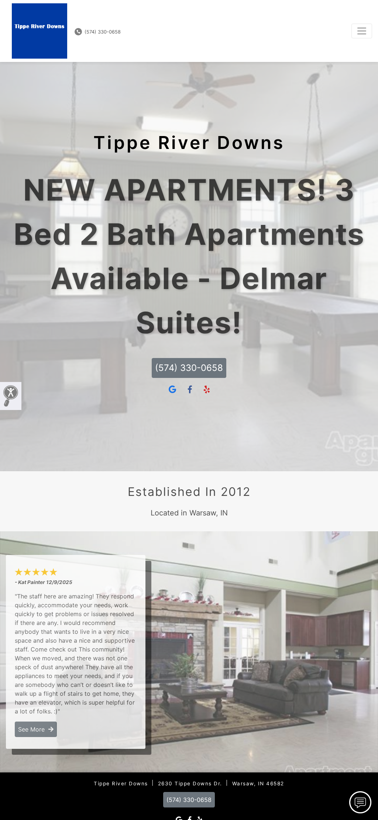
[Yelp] (207, 389)
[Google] (172, 389)
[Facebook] (190, 389)
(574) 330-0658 (102, 32)
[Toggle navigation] (361, 31)
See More (33, 729)
